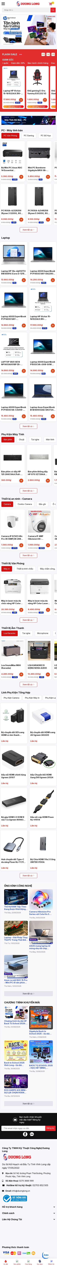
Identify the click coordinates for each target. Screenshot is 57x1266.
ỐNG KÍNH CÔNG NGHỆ (18, 885)
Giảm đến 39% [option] (10, 63)
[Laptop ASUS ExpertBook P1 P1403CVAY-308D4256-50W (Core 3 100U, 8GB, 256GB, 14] (13, 300)
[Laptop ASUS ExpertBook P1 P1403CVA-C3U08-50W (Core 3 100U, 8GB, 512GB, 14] (13, 391)
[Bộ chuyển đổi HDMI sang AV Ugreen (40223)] (42, 716)
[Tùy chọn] (45, 100)
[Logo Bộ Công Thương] (14, 1198)
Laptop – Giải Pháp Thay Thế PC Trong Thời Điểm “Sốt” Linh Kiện (16, 938)
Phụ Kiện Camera (11, 698)
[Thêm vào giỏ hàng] (21, 100)
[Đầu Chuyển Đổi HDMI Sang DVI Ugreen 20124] (42, 758)
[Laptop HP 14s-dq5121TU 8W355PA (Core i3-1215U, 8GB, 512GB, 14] (13, 255)
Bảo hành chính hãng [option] (30, 63)
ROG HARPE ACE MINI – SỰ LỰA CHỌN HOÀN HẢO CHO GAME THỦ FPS (15, 1091)
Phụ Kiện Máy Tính (12, 434)
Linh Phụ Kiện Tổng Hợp (15, 692)
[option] (28, 30)
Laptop (5, 237)
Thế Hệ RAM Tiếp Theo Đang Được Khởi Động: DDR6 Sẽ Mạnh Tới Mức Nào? (15, 907)
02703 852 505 (40, 1185)
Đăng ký (50, 1128)
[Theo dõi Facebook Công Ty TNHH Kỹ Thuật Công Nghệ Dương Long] (25, 1134)
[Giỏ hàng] (50, 3)
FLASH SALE (9, 54)
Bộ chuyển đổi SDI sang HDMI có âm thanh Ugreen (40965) (12, 735)
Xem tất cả (27, 230)
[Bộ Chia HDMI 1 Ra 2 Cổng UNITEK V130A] (42, 843)
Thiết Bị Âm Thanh (12, 628)
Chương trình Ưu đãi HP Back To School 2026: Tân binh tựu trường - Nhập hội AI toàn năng (15, 1022)
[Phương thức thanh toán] (19, 1253)
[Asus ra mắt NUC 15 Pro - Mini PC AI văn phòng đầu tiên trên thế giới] (16, 966)
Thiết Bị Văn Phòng (12, 563)
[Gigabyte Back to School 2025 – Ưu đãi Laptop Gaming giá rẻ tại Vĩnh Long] (41, 1017)
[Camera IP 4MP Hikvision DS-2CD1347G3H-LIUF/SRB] (39, 521)
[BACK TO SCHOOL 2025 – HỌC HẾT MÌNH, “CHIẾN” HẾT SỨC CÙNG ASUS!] (41, 1052)
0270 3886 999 (26, 1181)
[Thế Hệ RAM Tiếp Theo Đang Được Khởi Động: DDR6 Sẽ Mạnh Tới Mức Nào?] (16, 897)
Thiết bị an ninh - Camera (16, 498)
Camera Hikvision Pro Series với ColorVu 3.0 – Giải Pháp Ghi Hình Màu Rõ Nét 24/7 (40, 913)
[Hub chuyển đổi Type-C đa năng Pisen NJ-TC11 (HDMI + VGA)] (13, 843)
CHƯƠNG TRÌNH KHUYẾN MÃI (22, 1002)
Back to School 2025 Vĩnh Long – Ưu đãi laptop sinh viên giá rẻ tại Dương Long (15, 1064)
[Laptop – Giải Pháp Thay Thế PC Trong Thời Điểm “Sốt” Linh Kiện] (16, 928)
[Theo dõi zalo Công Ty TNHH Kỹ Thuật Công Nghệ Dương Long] (32, 1134)
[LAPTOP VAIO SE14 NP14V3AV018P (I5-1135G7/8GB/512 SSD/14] (13, 345)
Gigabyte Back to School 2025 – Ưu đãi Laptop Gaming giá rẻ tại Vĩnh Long (39, 1032)
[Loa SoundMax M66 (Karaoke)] (12, 651)
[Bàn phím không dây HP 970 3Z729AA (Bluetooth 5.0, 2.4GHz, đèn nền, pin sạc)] (39, 457)
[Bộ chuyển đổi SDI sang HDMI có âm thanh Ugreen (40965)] (13, 716)
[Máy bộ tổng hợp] (28, 120)
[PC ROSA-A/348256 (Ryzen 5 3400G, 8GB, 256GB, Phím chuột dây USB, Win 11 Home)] (39, 196)
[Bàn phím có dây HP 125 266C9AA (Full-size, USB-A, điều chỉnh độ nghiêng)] (12, 457)
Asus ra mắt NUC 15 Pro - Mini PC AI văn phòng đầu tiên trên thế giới (15, 981)
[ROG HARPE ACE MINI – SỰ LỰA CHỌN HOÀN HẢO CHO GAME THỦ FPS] (16, 1081)
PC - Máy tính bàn (12, 130)
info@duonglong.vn (21, 1191)
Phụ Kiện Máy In (32, 698)
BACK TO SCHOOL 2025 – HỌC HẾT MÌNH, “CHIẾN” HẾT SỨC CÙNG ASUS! (41, 1066)
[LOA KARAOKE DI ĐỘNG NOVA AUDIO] (39, 651)
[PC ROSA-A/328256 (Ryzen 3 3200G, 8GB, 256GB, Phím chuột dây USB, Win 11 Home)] (12, 196)
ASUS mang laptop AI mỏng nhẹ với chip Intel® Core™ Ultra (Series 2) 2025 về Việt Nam (40, 947)
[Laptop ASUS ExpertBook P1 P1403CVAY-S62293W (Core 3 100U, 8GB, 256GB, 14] (42, 255)
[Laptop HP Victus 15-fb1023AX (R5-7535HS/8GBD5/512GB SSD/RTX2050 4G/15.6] (13, 77)
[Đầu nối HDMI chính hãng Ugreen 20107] (13, 758)
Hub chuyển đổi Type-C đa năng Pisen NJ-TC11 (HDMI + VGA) (12, 862)
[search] (53, 10)
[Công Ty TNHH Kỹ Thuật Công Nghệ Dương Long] (28, 3)
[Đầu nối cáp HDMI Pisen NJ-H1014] (42, 801)
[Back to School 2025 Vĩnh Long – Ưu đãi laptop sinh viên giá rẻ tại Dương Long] (16, 1050)
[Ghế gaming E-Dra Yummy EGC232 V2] (37, 77)
